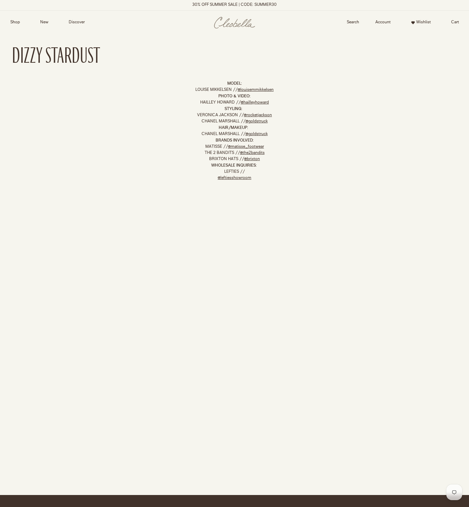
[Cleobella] (234, 23)
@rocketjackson (258, 115)
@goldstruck (256, 121)
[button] (353, 22)
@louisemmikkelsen (256, 90)
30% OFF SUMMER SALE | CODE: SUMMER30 (234, 5)
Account (381, 24)
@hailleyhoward (255, 103)
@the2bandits (252, 153)
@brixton (252, 159)
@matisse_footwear (246, 147)
